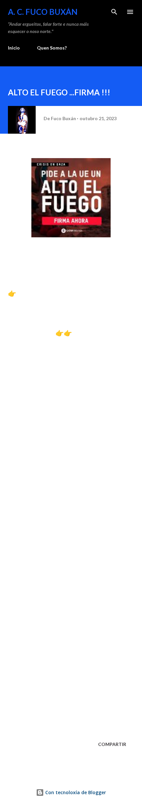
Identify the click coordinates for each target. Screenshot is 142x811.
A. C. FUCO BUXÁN (43, 12)
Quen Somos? (52, 48)
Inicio (14, 48)
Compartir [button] (112, 744)
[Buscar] (114, 12)
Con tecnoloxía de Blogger (75, 792)
